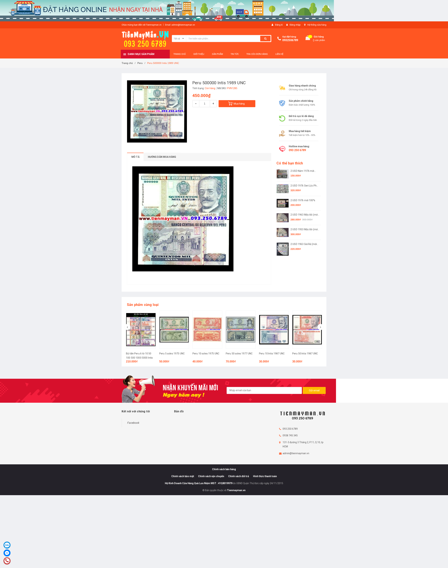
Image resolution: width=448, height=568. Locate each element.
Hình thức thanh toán (265, 476)
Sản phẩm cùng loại (143, 305)
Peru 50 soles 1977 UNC (205, 353)
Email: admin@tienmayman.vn (180, 24)
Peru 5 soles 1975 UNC (138, 353)
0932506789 (290, 40)
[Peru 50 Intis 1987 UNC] (274, 330)
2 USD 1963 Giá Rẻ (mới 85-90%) (303, 244)
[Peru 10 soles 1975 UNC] (174, 330)
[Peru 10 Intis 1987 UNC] (240, 330)
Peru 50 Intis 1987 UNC (272, 353)
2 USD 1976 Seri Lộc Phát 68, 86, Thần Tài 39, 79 (304, 186)
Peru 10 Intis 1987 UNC (238, 353)
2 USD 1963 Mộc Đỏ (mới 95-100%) (304, 215)
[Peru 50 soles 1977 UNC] (207, 330)
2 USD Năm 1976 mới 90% (302, 171)
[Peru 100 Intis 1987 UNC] (307, 330)
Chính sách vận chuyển (211, 476)
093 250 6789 (297, 150)
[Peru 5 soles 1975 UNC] (141, 330)
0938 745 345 (290, 435)
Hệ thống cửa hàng (316, 24)
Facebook (133, 422)
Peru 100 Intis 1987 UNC (305, 353)
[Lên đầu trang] (441, 560)
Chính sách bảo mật (182, 476)
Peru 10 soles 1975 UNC (172, 353)
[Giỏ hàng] (308, 38)
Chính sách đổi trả (238, 476)
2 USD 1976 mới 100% (302, 200)
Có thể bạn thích (289, 163)
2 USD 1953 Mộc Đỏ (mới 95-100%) (304, 229)
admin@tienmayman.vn (296, 453)
